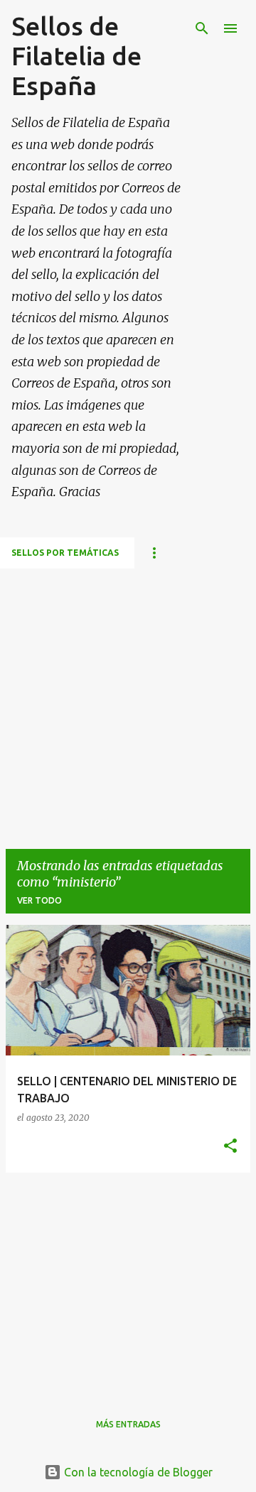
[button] (230, 1146)
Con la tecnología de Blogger (137, 1472)
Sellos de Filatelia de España (76, 55)
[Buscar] (201, 28)
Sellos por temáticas (65, 552)
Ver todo (39, 900)
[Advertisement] (128, 696)
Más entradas (128, 1424)
